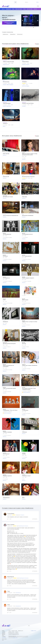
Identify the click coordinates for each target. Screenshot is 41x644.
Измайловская (5, 34)
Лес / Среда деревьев (27, 256)
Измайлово (5, 321)
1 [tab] (25, 27)
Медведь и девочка (7, 475)
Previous (22, 20)
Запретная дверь (7, 103)
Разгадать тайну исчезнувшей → (8, 84)
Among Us (5, 123)
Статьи (9, 630)
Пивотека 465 (6, 176)
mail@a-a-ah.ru (15, 637)
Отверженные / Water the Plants (10, 410)
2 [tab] (26, 27)
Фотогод (24, 343)
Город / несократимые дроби (9, 388)
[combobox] (8, 2)
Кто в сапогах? (6, 453)
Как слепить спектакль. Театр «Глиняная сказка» (29, 389)
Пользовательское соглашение (13, 633)
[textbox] (8, 1)
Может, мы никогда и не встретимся (8, 366)
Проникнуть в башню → (26, 64)
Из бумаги (5, 256)
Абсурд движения (7, 234)
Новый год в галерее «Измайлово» (29, 365)
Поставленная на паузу (27, 234)
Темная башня (25, 61)
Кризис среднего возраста (28, 277)
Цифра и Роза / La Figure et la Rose (29, 321)
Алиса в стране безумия (8, 61)
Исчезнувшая (6, 81)
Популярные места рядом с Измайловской (9, 23)
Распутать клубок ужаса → (7, 106)
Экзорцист (24, 81)
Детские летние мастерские (9, 343)
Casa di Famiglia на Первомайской (10, 215)
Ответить (35, 518)
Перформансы (8, 8)
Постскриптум (6, 277)
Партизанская (19, 34)
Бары (13, 8)
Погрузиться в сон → (6, 64)
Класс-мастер (6, 153)
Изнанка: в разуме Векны (28, 103)
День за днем (25, 299)
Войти (37, 2)
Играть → (4, 126)
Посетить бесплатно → (27, 392)
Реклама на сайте (14, 630)
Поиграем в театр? (26, 475)
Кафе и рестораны (18, 8)
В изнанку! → (24, 106)
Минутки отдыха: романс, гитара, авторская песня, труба (29, 154)
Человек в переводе (7, 432)
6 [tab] (33, 27)
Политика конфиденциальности (13, 634)
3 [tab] (28, 27)
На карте (37, 43)
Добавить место (20, 630)
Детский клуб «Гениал (8, 196)
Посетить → (5, 155)
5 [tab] (31, 27)
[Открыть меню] (38, 6)
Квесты (3, 8)
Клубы (24, 8)
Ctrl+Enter (3, 637)
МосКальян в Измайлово (27, 215)
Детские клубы (29, 8)
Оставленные (25, 410)
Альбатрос (24, 432)
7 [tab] (34, 27)
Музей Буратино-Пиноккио (28, 176)
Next (37, 20)
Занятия (35, 8)
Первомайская (12, 34)
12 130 (4, 299)
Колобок (24, 453)
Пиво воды (24, 196)
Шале (23, 497)
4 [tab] (30, 27)
